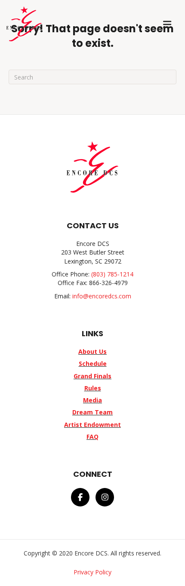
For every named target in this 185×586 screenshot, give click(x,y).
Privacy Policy (92, 572)
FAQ (92, 437)
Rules (92, 388)
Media (92, 400)
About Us (92, 351)
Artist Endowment (92, 424)
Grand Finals (92, 376)
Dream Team (92, 412)
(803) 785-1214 (112, 274)
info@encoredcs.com (101, 296)
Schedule (93, 363)
